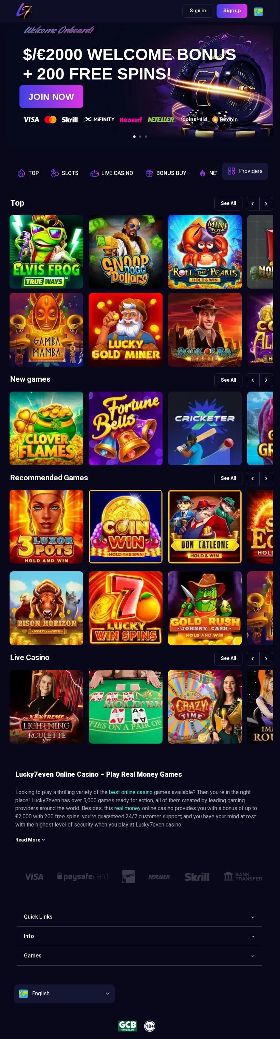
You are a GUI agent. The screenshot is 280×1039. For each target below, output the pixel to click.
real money (127, 808)
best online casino (131, 792)
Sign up (231, 10)
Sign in (198, 10)
